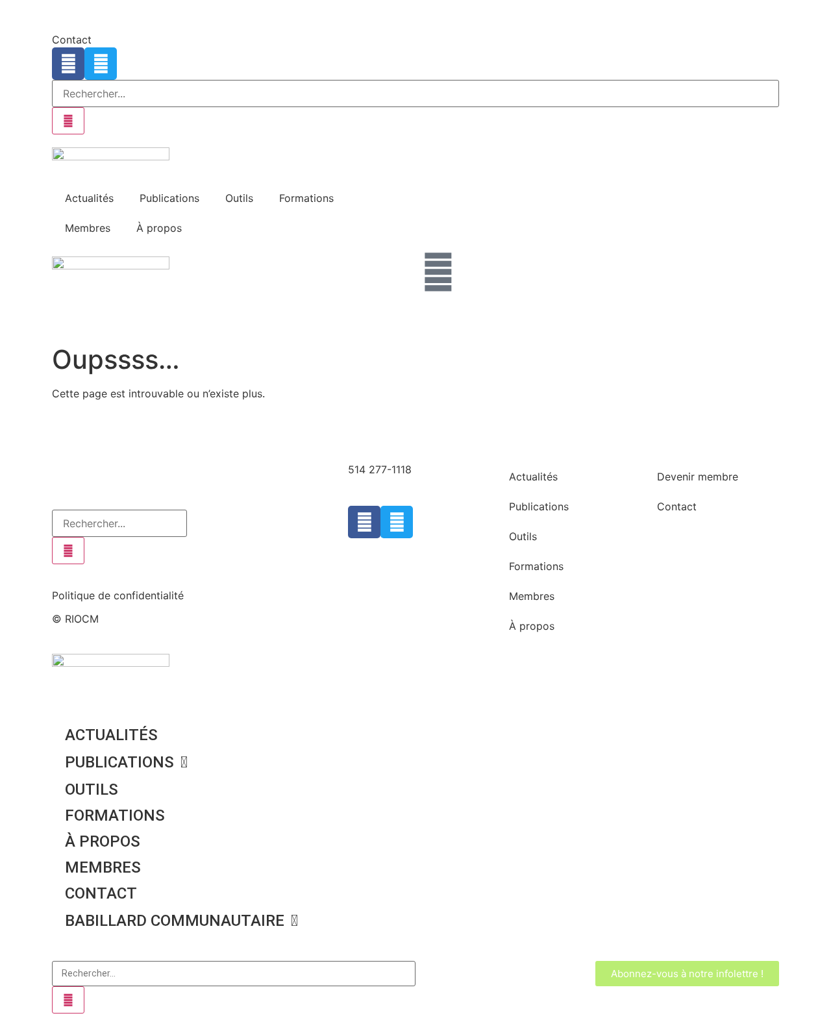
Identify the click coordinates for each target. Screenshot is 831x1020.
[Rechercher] (68, 120)
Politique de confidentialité (118, 595)
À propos (159, 227)
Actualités (89, 198)
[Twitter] (100, 63)
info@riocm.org (386, 485)
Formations (306, 198)
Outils (239, 198)
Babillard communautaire (174, 921)
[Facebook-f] (68, 63)
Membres (87, 227)
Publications (169, 198)
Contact (72, 39)
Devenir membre (697, 476)
